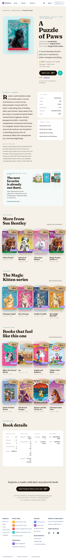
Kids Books (6, 10)
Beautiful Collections (18, 547)
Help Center (6, 530)
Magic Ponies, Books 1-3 (55, 258)
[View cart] (44, 3)
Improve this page (46, 495)
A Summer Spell (9, 314)
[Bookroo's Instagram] (49, 533)
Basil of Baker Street (8, 408)
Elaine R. (43, 500)
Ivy (19, 370)
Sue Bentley (52, 41)
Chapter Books (16, 10)
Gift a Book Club (17, 536)
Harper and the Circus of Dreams (40, 409)
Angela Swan (55, 44)
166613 (13, 451)
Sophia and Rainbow (38, 371)
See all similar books (56, 337)
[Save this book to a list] (60, 73)
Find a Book (37, 539)
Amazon (52, 81)
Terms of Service (22, 557)
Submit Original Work (54, 524)
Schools (32, 3)
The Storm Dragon (22, 408)
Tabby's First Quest (55, 371)
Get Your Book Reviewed (55, 521)
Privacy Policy (36, 557)
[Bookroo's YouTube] (58, 533)
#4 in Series (45, 306)
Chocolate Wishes (38, 258)
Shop (15, 3)
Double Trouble (40, 314)
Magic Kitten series (55, 46)
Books (23, 3)
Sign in (50, 3)
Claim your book (43, 497)
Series (31, 250)
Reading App (38, 541)
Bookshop (42, 82)
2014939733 (57, 442)
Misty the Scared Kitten (9, 371)
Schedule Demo (39, 528)
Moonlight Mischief (54, 315)
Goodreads (48, 62)
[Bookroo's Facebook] (53, 533)
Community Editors (40, 544)
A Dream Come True (56, 408)
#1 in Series (14, 250)
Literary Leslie (35, 500)
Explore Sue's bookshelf (55, 224)
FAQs (4, 527)
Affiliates (5, 535)
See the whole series (56, 281)
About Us (5, 521)
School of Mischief (22, 258)
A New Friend (8, 258)
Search (58, 3)
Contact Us (6, 532)
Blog (4, 524)
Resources (37, 531)
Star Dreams (23, 314)
